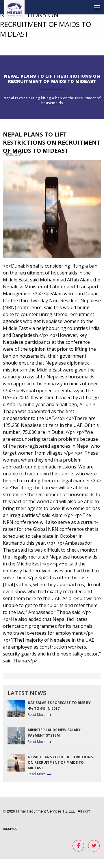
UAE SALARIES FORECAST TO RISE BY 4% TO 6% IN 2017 (59, 705)
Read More (37, 714)
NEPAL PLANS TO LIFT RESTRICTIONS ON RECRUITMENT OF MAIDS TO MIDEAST (60, 762)
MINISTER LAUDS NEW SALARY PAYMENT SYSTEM (54, 732)
